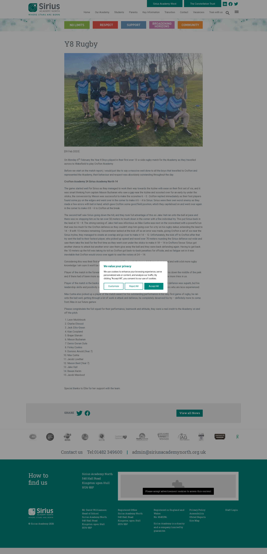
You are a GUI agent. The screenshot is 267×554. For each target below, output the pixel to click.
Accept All (154, 286)
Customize (113, 286)
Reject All (133, 286)
